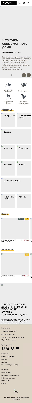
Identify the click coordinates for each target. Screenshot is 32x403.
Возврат (4, 359)
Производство (6, 372)
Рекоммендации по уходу (9, 365)
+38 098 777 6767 (8, 331)
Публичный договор (8, 378)
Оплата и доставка (7, 357)
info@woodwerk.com (8, 334)
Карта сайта (5, 381)
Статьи (3, 383)
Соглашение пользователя (10, 375)
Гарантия (4, 362)
